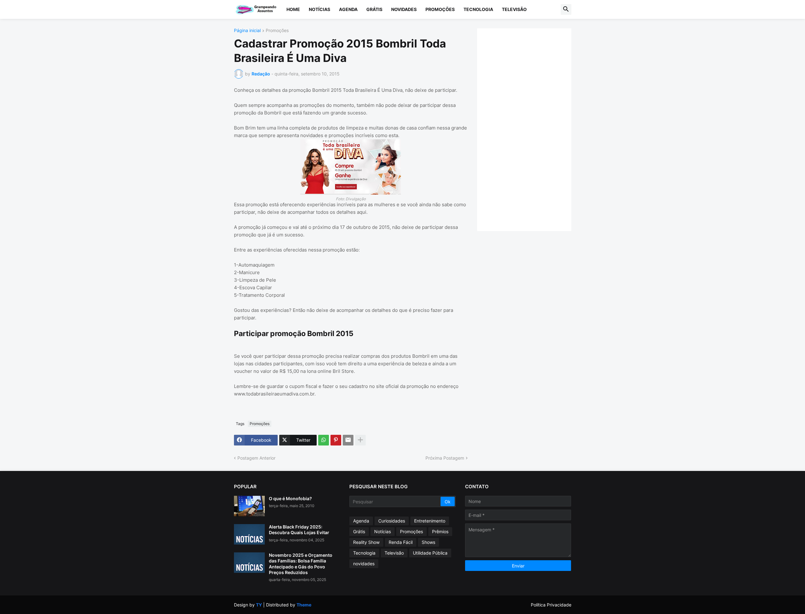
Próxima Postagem (444, 458)
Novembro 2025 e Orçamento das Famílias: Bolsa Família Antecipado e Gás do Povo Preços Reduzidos (300, 563)
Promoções (440, 9)
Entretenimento (429, 520)
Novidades (404, 9)
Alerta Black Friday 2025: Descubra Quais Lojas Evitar (299, 529)
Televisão (514, 9)
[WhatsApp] (323, 440)
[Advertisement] (530, 129)
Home (293, 9)
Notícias (319, 9)
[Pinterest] (335, 440)
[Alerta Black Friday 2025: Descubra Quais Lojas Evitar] (249, 534)
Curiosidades (391, 520)
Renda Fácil (401, 542)
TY (259, 604)
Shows (428, 542)
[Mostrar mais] (360, 440)
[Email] (348, 440)
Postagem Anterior (256, 458)
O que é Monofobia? (290, 498)
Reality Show (366, 542)
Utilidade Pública (430, 553)
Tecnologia (478, 9)
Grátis (374, 9)
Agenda (348, 9)
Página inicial (247, 30)
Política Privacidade (551, 604)
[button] (566, 9)
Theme (304, 604)
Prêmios (440, 531)
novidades (364, 563)
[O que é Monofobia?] (249, 506)
